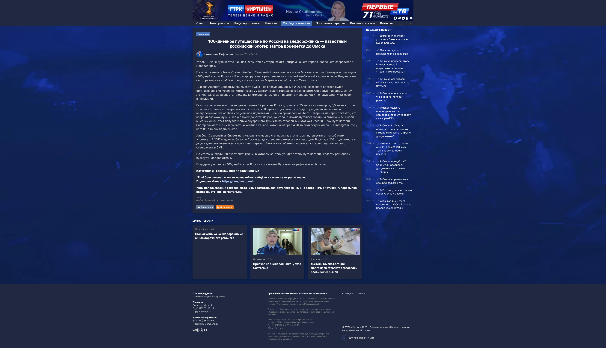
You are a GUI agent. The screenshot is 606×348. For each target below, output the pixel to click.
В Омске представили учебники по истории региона (391, 97)
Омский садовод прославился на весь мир (392, 52)
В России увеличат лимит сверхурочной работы (394, 191)
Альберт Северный (205, 200)
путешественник (225, 200)
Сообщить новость (296, 23)
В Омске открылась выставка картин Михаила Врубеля (392, 82)
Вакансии (387, 23)
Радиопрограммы (247, 23)
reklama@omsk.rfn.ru (207, 323)
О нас (200, 23)
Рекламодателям (362, 23)
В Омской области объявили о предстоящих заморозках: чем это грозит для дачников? (393, 131)
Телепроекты (219, 23)
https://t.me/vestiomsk (238, 181)
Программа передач (330, 23)
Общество (203, 34)
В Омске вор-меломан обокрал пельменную (392, 181)
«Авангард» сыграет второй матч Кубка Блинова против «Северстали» (393, 204)
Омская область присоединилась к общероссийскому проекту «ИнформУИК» (393, 113)
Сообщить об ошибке (353, 293)
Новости (271, 23)
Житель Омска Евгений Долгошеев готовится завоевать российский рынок (334, 267)
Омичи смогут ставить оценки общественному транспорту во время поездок (392, 149)
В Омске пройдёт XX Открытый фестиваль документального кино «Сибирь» (391, 167)
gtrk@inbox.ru (203, 311)
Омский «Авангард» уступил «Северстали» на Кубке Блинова (392, 39)
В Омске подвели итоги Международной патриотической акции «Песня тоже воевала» (393, 66)
